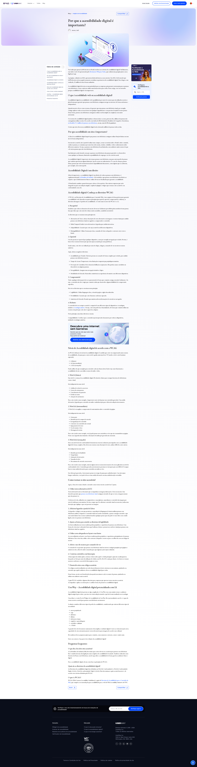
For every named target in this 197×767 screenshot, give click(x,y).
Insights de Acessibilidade (80, 13)
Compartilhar (121, 13)
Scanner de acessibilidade (60, 729)
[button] (63, 67)
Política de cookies (106, 760)
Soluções (30, 3)
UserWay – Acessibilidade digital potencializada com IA (55, 95)
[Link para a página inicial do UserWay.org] (12, 3)
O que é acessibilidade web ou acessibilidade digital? (54, 72)
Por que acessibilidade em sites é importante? (55, 76)
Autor (71, 687)
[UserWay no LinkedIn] (124, 744)
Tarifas (38, 3)
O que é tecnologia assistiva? (93, 731)
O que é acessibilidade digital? (93, 729)
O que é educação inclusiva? (93, 727)
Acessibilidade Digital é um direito (55, 79)
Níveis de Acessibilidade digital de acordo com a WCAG (55, 88)
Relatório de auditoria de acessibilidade (64, 731)
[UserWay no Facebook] (117, 744)
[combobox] (192, 3)
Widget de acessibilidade (60, 727)
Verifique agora (136, 708)
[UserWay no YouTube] (127, 744)
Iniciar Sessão (145, 3)
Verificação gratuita (141, 97)
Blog (44, 3)
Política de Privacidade (91, 760)
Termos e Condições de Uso (71, 760)
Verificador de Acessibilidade (61, 734)
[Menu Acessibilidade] (193, 762)
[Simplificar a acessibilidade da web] (141, 72)
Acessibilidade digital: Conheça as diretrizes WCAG (55, 83)
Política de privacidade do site (124, 760)
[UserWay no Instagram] (131, 744)
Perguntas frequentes (52, 98)
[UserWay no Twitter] (120, 744)
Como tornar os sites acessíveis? (55, 91)
